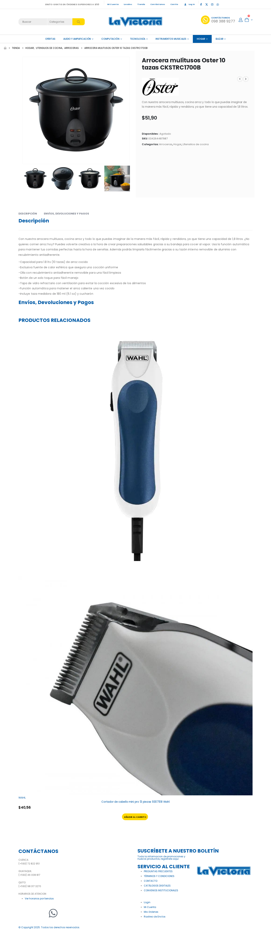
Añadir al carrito (135, 817)
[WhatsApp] (217, 4)
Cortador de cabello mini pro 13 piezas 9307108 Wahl (135, 802)
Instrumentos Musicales (171, 39)
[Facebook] (201, 4)
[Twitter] (33, 913)
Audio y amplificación (77, 39)
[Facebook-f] (23, 913)
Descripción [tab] (27, 213)
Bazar (219, 39)
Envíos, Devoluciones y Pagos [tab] (66, 213)
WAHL (22, 798)
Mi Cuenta (113, 4)
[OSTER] (160, 87)
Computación (110, 39)
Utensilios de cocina (196, 144)
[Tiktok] (223, 4)
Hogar (201, 39)
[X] (206, 4)
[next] (246, 79)
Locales (128, 4)
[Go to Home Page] (5, 48)
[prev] (240, 79)
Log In (192, 4)
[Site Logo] (135, 21)
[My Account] (240, 19)
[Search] (78, 21)
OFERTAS (50, 39)
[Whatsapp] (53, 913)
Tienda (141, 4)
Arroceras (165, 144)
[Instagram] (212, 4)
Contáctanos (157, 4)
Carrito (174, 4)
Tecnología (137, 39)
